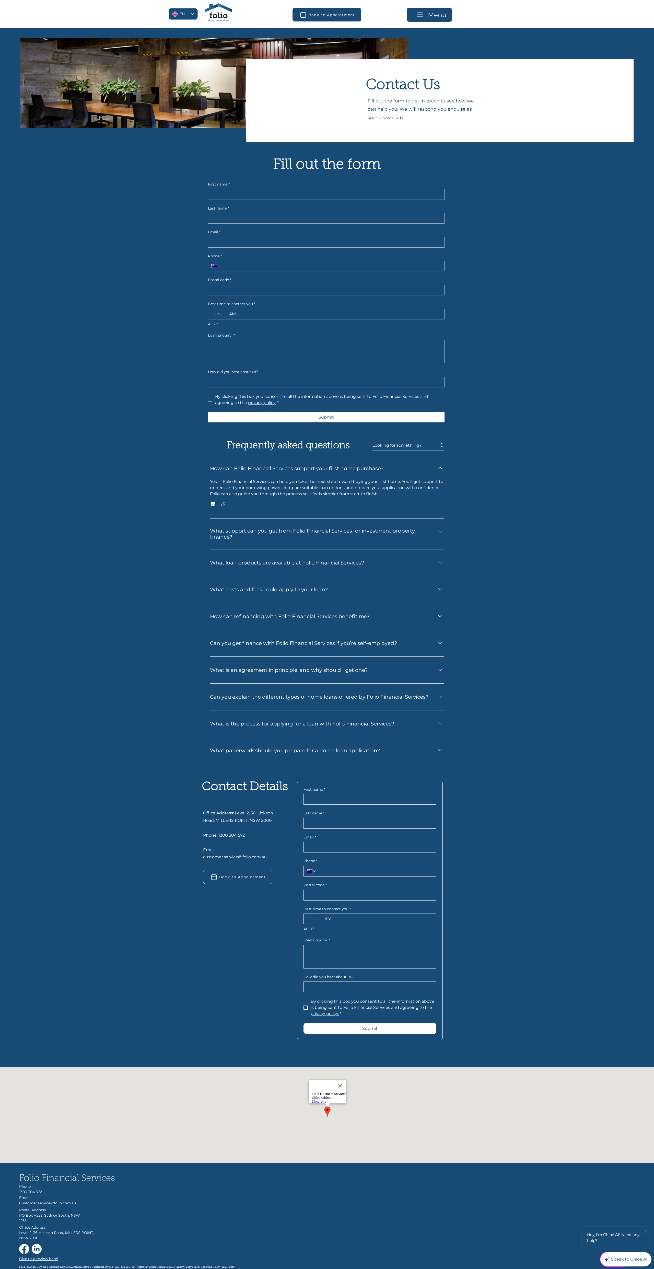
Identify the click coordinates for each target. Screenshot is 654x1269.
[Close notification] (646, 1231)
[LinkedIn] (37, 1249)
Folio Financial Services (67, 1178)
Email (214, 232)
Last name (218, 208)
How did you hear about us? (233, 372)
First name (219, 184)
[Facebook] (24, 1249)
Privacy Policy (184, 1267)
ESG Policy (228, 1267)
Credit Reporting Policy (207, 1267)
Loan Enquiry (221, 335)
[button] (213, 504)
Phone (215, 256)
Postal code (219, 280)
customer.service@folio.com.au (235, 857)
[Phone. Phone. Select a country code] (216, 266)
